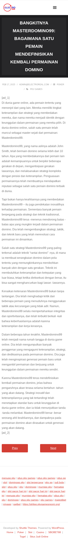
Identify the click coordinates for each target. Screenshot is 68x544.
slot (5, 482)
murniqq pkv (45, 486)
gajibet (17, 504)
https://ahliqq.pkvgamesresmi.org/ (41, 504)
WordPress (58, 528)
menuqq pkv (8, 478)
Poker (60, 84)
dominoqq (30, 486)
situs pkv (12, 486)
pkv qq (48, 482)
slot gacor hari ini (17, 491)
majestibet (60, 499)
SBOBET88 (54, 532)
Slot (30, 532)
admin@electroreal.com (34, 84)
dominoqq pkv (17, 482)
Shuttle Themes (28, 528)
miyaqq (7, 504)
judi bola (59, 482)
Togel (23, 536)
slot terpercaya (35, 482)
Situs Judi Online (39, 536)
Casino (40, 532)
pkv (21, 486)
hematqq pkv (45, 495)
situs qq (61, 478)
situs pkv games (26, 478)
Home (10, 532)
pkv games (36, 89)
